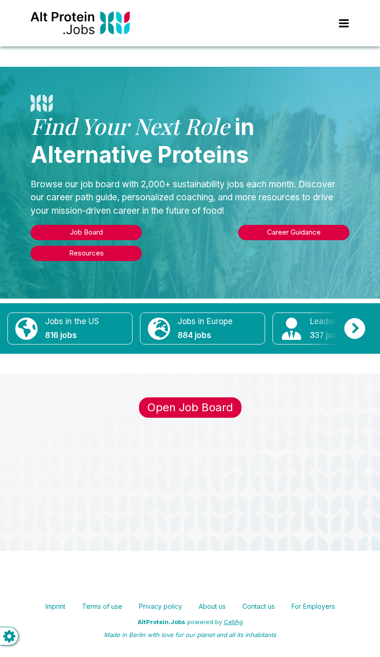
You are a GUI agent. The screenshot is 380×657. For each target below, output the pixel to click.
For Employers (313, 606)
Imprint (55, 606)
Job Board (86, 232)
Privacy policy (160, 606)
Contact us (258, 606)
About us (212, 606)
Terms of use (102, 606)
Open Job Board (190, 407)
